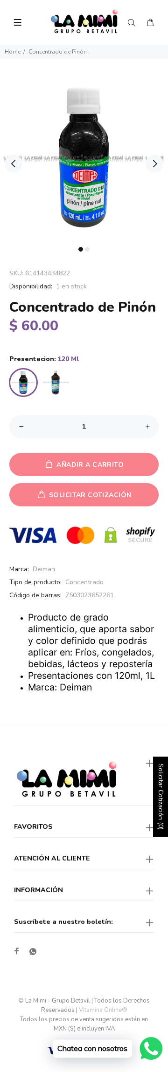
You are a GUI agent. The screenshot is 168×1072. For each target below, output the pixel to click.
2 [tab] (87, 249)
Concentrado (84, 582)
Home (13, 51)
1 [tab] (80, 249)
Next (154, 163)
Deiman (44, 569)
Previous (13, 163)
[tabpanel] (84, 158)
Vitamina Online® (103, 1010)
